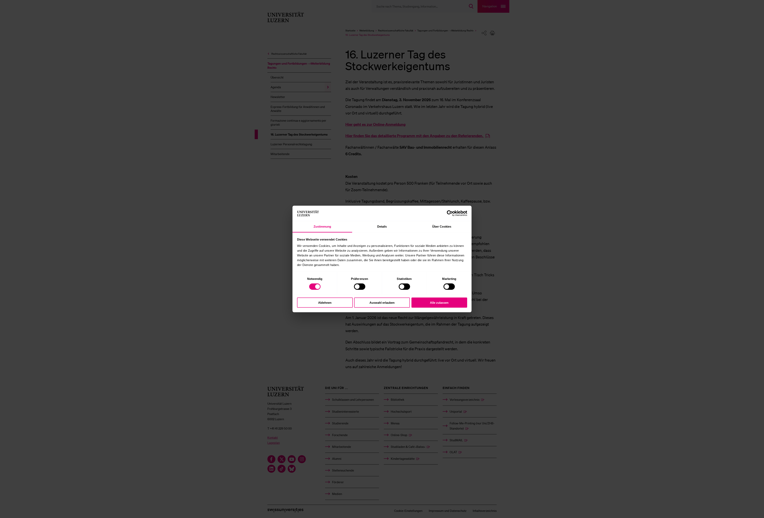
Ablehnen (324, 302)
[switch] (359, 286)
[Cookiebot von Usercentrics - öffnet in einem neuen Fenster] (449, 213)
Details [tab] (382, 226)
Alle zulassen (439, 302)
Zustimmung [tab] (322, 226)
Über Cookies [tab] (441, 226)
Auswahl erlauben (382, 302)
